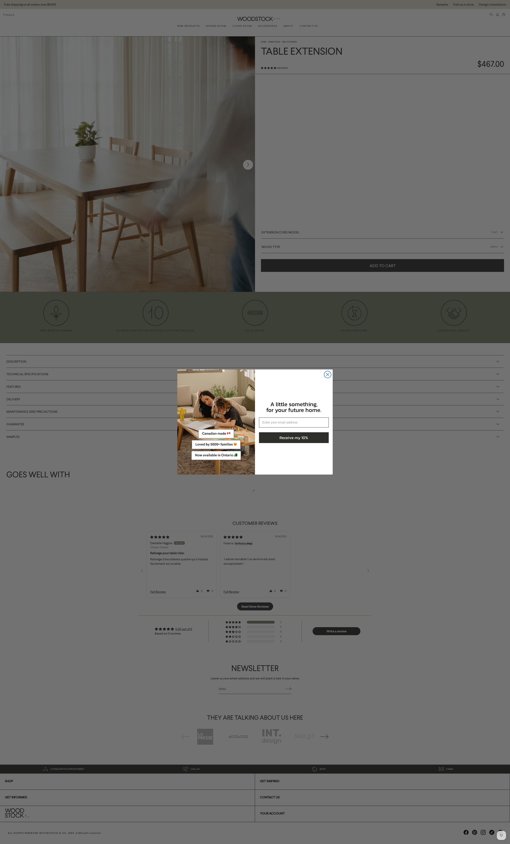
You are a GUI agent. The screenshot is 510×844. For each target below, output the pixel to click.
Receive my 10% (294, 438)
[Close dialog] (327, 374)
